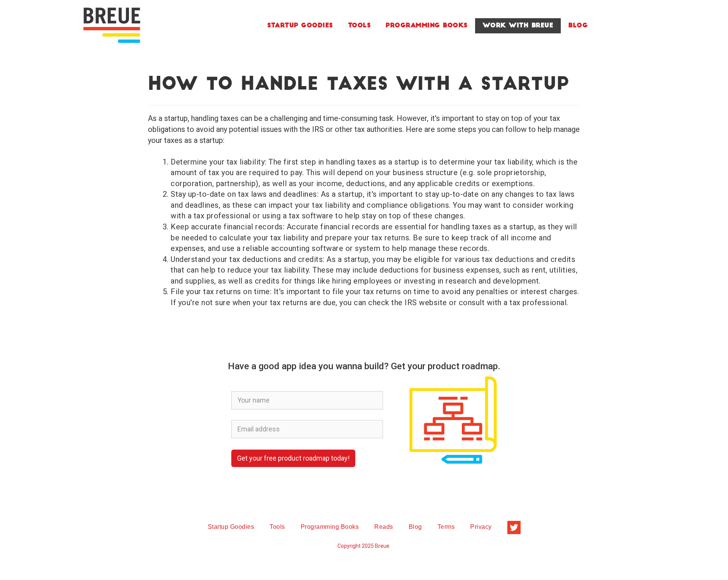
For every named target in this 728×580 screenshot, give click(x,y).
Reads (383, 527)
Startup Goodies (300, 26)
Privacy (481, 527)
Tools (359, 26)
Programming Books (427, 26)
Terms (446, 527)
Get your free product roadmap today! (293, 458)
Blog (578, 26)
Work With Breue (518, 26)
